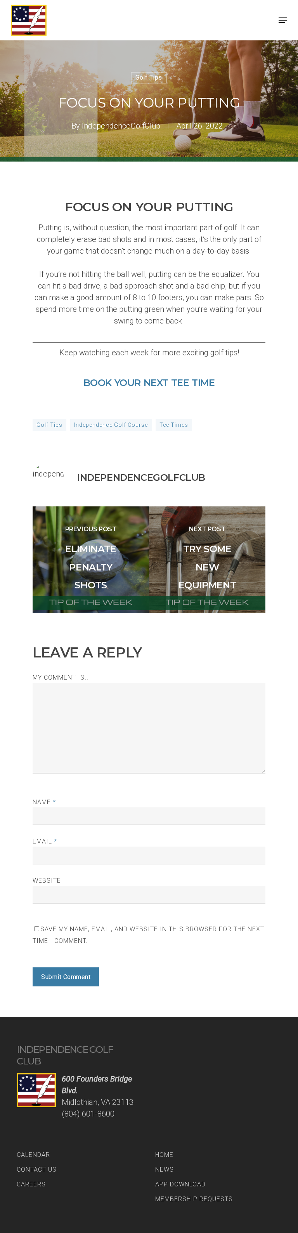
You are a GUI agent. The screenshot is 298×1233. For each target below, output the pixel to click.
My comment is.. (60, 677)
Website (47, 880)
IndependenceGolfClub (121, 125)
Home (164, 1154)
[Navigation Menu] (283, 20)
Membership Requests (194, 1199)
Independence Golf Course (111, 425)
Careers (31, 1184)
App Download (180, 1184)
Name (44, 802)
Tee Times (173, 425)
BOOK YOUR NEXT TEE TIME (149, 382)
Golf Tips (148, 77)
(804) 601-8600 (88, 1113)
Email (45, 841)
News (164, 1169)
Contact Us (37, 1169)
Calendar (33, 1154)
